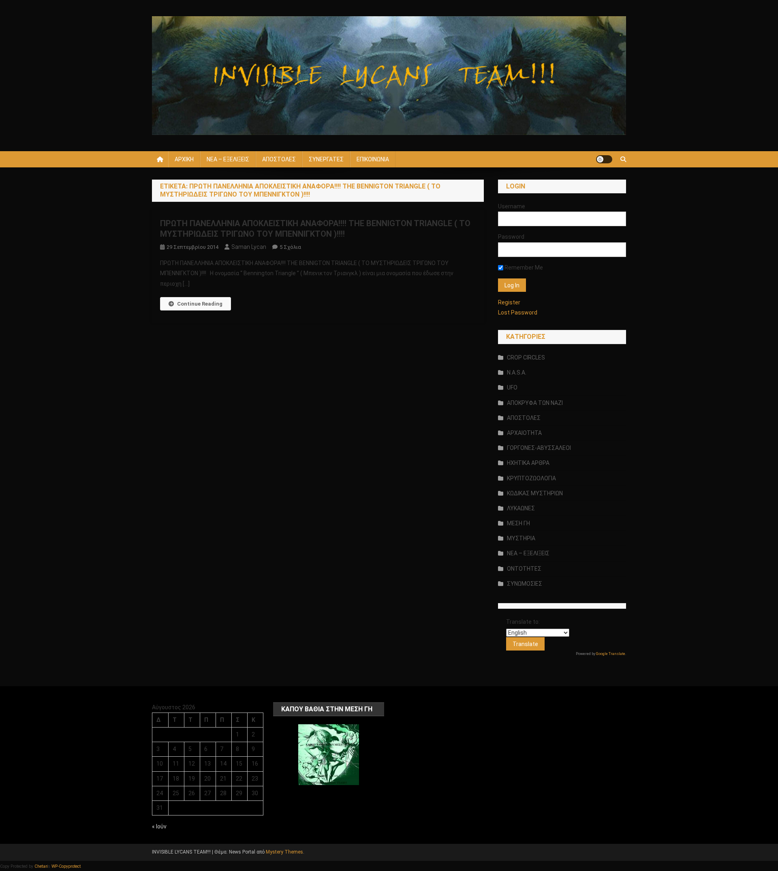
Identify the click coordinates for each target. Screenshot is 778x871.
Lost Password (517, 312)
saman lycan (248, 247)
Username (511, 206)
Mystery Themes (284, 852)
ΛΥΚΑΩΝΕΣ (521, 508)
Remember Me (523, 267)
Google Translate (610, 654)
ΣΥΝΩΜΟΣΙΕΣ (524, 583)
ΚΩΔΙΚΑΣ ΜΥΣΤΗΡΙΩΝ (535, 493)
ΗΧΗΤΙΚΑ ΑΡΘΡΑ (528, 463)
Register (509, 302)
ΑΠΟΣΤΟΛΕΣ (279, 159)
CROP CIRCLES (526, 357)
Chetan (40, 866)
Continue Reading (199, 304)
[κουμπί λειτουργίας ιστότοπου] (604, 159)
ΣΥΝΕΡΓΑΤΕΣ (326, 159)
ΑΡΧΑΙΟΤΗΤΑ (524, 433)
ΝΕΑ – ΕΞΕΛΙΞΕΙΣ (228, 159)
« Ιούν (159, 826)
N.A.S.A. (516, 372)
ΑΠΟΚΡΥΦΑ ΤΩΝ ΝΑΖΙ (535, 403)
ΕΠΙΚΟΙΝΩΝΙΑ (373, 159)
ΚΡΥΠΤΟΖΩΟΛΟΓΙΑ (531, 478)
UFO (512, 387)
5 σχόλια (290, 247)
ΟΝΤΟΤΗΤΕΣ (524, 568)
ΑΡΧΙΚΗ (184, 159)
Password (511, 236)
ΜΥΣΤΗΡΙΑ (521, 538)
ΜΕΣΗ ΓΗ (518, 523)
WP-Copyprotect (66, 866)
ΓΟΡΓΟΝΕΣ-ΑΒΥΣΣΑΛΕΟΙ (539, 448)
